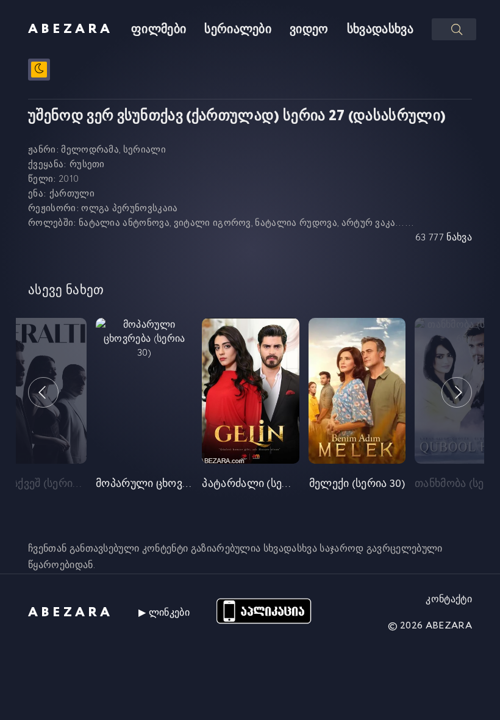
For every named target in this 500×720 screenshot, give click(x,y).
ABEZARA (70, 29)
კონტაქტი (449, 599)
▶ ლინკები (164, 613)
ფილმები (158, 29)
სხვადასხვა (380, 29)
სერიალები (237, 29)
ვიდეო (309, 29)
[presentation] (43, 392)
